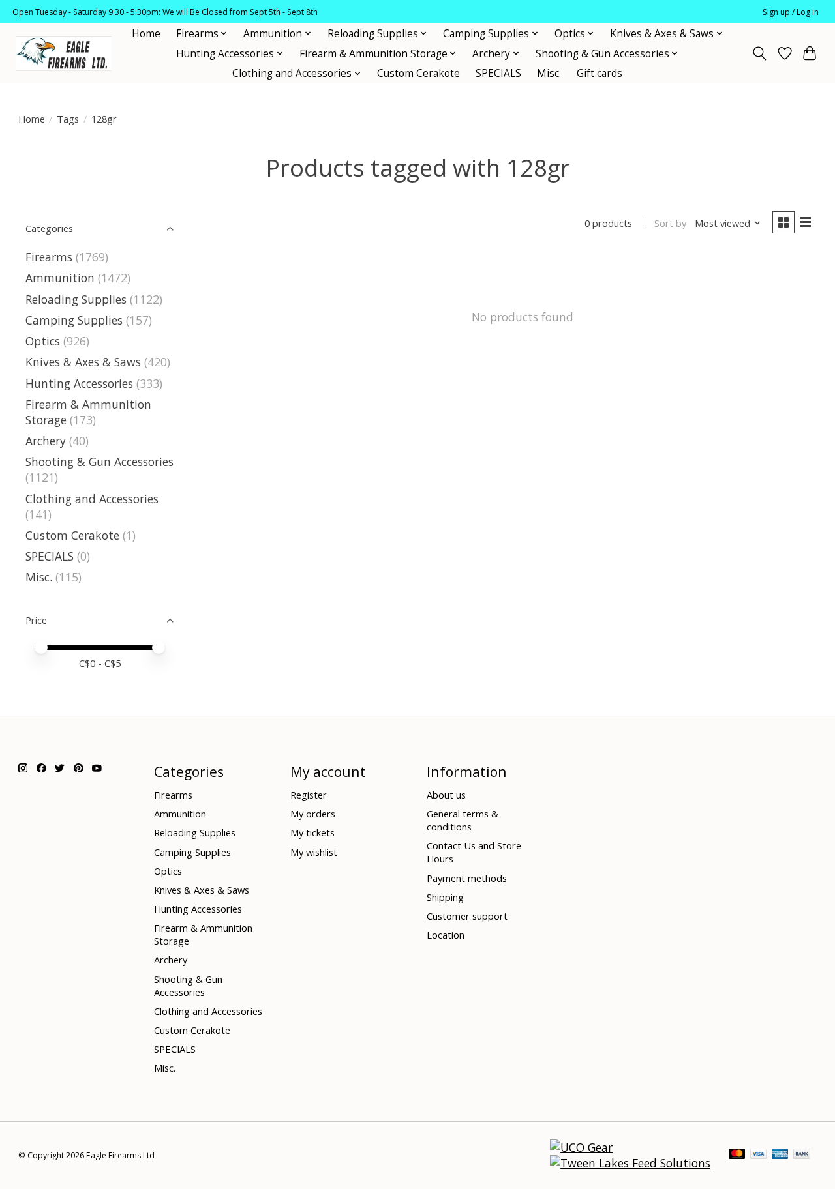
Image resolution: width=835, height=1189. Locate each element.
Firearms (48, 257)
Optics (42, 341)
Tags (68, 118)
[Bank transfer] (801, 1155)
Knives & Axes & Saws (83, 362)
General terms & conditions (462, 820)
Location (445, 934)
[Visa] (758, 1155)
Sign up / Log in (791, 12)
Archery (45, 440)
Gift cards (599, 73)
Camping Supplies (74, 320)
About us (446, 794)
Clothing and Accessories (92, 498)
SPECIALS (498, 73)
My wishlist (313, 852)
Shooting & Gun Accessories (99, 461)
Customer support (467, 915)
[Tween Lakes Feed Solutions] (630, 1163)
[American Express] (780, 1155)
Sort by (670, 222)
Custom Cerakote (418, 73)
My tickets (312, 832)
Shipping (445, 896)
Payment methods (467, 878)
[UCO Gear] (581, 1147)
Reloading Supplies (76, 299)
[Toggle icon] (759, 53)
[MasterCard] (737, 1155)
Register (308, 794)
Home (146, 33)
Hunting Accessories (79, 383)
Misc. (549, 73)
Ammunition (60, 278)
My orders (312, 813)
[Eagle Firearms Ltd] (64, 54)
